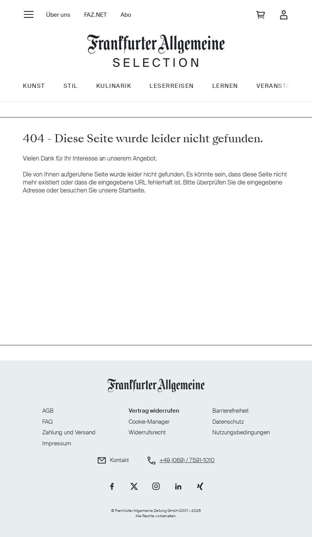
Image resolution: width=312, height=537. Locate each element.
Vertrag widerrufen (154, 411)
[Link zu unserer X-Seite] (133, 486)
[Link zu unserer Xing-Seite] (200, 486)
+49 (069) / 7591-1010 (187, 460)
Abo (126, 15)
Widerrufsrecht (147, 432)
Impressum (56, 443)
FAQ (47, 422)
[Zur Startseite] (156, 51)
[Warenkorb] (261, 15)
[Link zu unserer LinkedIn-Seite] (178, 486)
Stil (71, 86)
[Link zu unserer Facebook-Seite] (111, 486)
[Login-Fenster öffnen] (283, 15)
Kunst (34, 86)
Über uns (58, 15)
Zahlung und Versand (69, 432)
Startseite (131, 190)
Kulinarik (114, 86)
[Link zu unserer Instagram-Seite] (156, 486)
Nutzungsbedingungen (241, 432)
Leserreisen (172, 86)
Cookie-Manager (149, 422)
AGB (48, 411)
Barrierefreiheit (230, 411)
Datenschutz (228, 422)
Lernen (225, 86)
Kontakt (119, 460)
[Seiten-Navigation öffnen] (29, 14)
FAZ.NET (95, 15)
